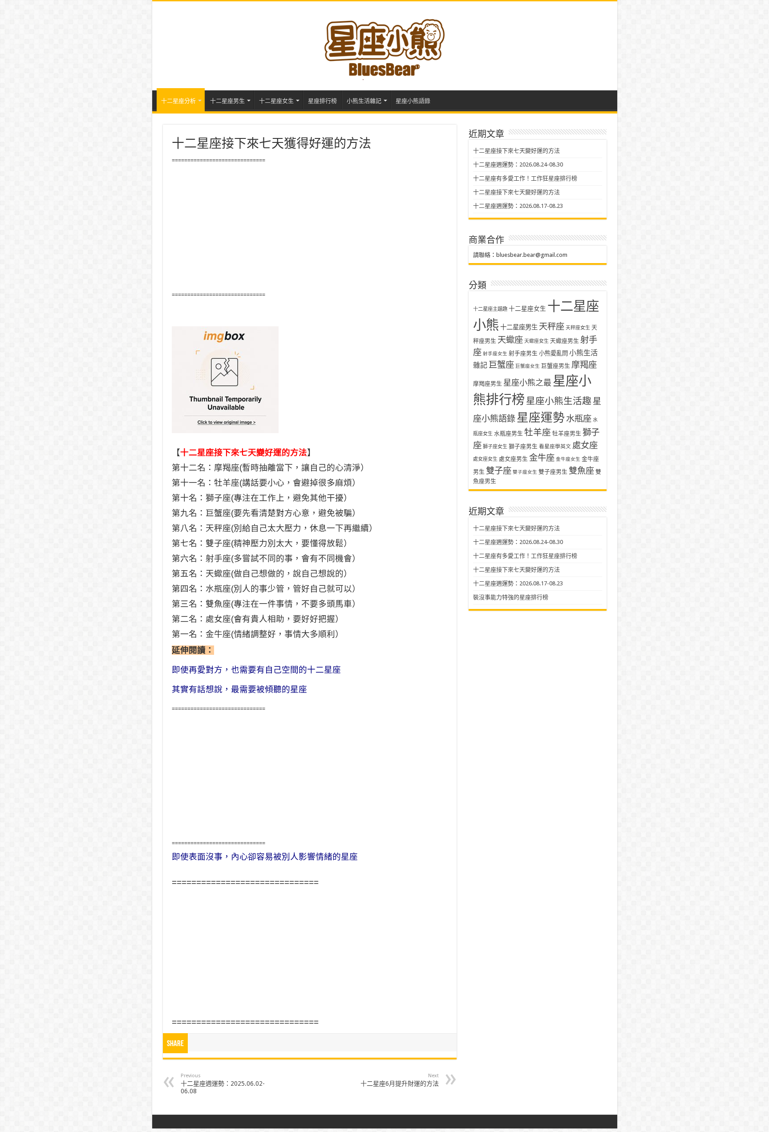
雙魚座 (581, 471)
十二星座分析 (178, 100)
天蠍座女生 (536, 341)
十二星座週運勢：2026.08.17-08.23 (518, 206)
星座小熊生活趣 (558, 401)
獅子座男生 (523, 446)
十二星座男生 (227, 100)
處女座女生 (485, 459)
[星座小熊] (384, 44)
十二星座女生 (276, 100)
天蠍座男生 (564, 340)
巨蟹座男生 (555, 365)
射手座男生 (523, 353)
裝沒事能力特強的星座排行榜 (510, 597)
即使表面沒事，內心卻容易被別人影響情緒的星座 (265, 856)
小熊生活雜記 (364, 100)
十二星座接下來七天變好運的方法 (516, 150)
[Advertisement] (310, 228)
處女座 (585, 445)
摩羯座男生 (487, 383)
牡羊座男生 (566, 433)
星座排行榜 (322, 100)
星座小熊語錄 (413, 100)
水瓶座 (578, 419)
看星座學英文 (555, 446)
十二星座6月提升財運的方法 (399, 1080)
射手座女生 (495, 354)
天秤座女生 (578, 328)
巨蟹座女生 (527, 366)
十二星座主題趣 (490, 309)
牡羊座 (537, 432)
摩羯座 (584, 365)
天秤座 (551, 326)
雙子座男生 (552, 471)
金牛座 (541, 458)
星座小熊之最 (527, 382)
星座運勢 (541, 417)
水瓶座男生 (508, 433)
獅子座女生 (495, 447)
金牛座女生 (568, 459)
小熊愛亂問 (553, 353)
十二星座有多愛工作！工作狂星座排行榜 (525, 178)
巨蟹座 (501, 365)
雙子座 (498, 471)
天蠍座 (510, 340)
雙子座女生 (525, 472)
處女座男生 (513, 458)
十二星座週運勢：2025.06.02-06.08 (223, 1084)
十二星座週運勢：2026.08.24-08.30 (518, 164)
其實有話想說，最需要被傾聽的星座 (239, 689)
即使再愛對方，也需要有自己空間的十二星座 (256, 669)
